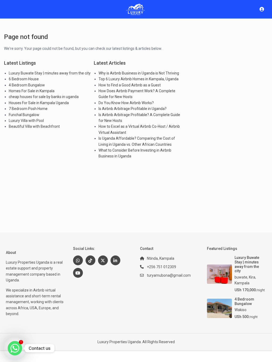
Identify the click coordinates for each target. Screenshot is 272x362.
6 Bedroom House (24, 79)
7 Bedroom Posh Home (28, 109)
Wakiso (240, 310)
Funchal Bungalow (24, 115)
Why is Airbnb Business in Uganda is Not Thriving (139, 73)
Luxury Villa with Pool (26, 120)
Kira (252, 277)
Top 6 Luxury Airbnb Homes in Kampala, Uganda (138, 79)
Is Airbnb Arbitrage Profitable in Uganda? (133, 109)
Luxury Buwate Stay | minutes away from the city (50, 73)
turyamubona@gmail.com (169, 275)
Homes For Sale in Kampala (31, 91)
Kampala (242, 283)
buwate (241, 277)
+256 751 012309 (161, 267)
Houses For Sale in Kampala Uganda (39, 103)
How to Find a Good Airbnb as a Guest (130, 85)
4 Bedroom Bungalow (27, 85)
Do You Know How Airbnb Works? (126, 103)
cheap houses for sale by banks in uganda (44, 97)
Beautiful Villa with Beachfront (34, 126)
